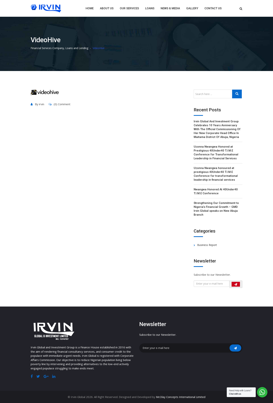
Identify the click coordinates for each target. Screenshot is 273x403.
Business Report (207, 245)
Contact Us (213, 8)
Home (90, 8)
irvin (41, 104)
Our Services (129, 8)
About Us (106, 8)
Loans (149, 8)
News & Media (170, 8)
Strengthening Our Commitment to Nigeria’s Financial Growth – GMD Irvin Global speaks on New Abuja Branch (216, 208)
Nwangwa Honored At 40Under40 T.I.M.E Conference (216, 191)
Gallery (192, 8)
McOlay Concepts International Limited (180, 397)
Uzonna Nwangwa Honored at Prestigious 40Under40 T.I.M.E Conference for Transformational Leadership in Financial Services (216, 152)
